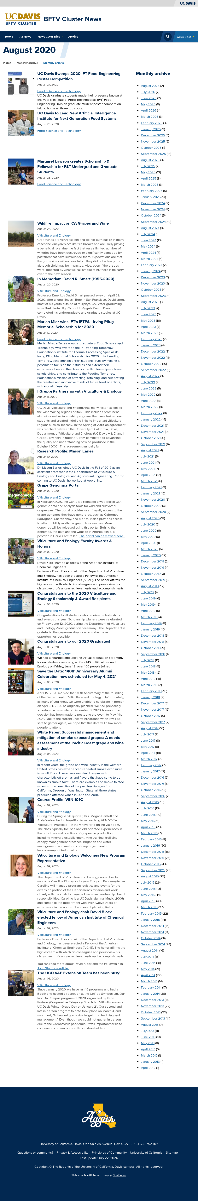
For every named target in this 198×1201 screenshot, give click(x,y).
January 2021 (150, 493)
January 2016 (150, 845)
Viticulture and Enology (54, 235)
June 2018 (148, 666)
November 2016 (152, 783)
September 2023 (153, 295)
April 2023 (148, 326)
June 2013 (148, 1036)
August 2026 (150, 85)
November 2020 (153, 499)
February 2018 (151, 690)
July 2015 (147, 882)
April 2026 (148, 110)
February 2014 (151, 987)
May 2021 (148, 468)
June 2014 (148, 962)
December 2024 (153, 203)
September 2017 (153, 721)
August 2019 (150, 585)
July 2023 (148, 307)
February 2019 (151, 623)
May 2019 (148, 604)
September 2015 (153, 870)
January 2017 (150, 771)
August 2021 (150, 450)
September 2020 (153, 511)
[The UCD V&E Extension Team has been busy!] (21, 982)
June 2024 (148, 240)
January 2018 (150, 697)
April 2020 (148, 542)
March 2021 (149, 480)
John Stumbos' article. (53, 968)
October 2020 (151, 505)
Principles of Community (109, 1152)
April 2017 (148, 752)
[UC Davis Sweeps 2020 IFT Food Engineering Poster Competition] (21, 83)
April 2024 (148, 252)
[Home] (22, 18)
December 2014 (152, 925)
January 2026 (151, 129)
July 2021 (147, 456)
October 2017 (150, 715)
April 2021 (148, 474)
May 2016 (148, 820)
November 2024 (153, 209)
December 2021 (152, 425)
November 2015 (152, 857)
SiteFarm (119, 1175)
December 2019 (152, 561)
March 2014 (149, 981)
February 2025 (151, 190)
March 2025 (149, 184)
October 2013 (150, 1012)
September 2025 (153, 153)
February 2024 (151, 264)
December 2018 (152, 635)
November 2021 (152, 431)
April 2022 (148, 400)
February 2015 (151, 913)
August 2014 (150, 950)
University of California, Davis (61, 1143)
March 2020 (149, 548)
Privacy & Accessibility (72, 1152)
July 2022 (148, 382)
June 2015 (148, 888)
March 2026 (149, 116)
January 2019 (150, 629)
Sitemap (172, 1152)
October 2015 (151, 863)
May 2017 (147, 746)
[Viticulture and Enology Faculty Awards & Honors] (21, 550)
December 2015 (152, 851)
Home (9, 36)
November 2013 (152, 1005)
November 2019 (152, 567)
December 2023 (153, 277)
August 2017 (150, 728)
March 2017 (149, 758)
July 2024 (148, 234)
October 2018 (151, 647)
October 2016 (151, 789)
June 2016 (148, 814)
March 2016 (149, 833)
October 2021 (151, 437)
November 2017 (152, 709)
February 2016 (151, 839)
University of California (146, 1152)
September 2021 (153, 443)
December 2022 (153, 351)
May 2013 (147, 1043)
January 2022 (151, 419)
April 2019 (148, 610)
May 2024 (148, 246)
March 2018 (149, 684)
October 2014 (150, 938)
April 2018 (148, 678)
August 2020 (150, 518)
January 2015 (150, 919)
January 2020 (151, 555)
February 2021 (151, 487)
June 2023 (148, 314)
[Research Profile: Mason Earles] (21, 460)
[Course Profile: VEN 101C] (21, 809)
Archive (73, 36)
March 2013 (149, 1055)
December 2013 (152, 999)
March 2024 (149, 258)
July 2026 (148, 91)
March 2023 (149, 332)
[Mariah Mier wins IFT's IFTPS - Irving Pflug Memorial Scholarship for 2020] (21, 331)
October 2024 (151, 215)
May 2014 (147, 968)
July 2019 (147, 592)
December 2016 (152, 777)
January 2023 (150, 345)
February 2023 (151, 339)
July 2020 (148, 524)
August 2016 (150, 802)
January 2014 (150, 993)
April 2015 (148, 900)
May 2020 (148, 536)
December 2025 (153, 135)
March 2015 (149, 907)
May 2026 (148, 104)
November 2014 (152, 931)
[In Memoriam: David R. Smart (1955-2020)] (21, 288)
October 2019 (151, 573)
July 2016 (147, 808)
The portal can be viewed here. (102, 535)
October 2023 (151, 289)
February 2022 (151, 412)
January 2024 (150, 271)
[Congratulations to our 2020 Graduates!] (21, 651)
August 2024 (150, 227)
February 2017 (151, 765)
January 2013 (150, 1061)
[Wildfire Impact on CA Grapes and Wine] (21, 233)
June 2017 (148, 740)
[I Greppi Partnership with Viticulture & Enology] (21, 401)
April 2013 (148, 1049)
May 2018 (148, 672)
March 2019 (149, 616)
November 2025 (153, 141)
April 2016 (148, 826)
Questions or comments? (35, 1152)
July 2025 (148, 166)
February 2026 (151, 122)
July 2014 (147, 956)
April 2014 (148, 975)
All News (25, 36)
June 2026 (148, 98)
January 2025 (151, 196)
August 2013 (150, 1024)
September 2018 (153, 653)
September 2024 (153, 221)
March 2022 (149, 406)
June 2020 (148, 530)
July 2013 (147, 1030)
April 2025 (148, 178)
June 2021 (148, 462)
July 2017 (147, 734)
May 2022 (148, 394)
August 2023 (150, 301)
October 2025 (151, 147)
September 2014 (153, 944)
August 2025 (150, 159)
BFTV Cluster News (73, 19)
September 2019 (153, 579)
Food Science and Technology (59, 91)
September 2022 (153, 369)
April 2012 (148, 1067)
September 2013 (153, 1018)
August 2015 (150, 876)
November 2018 (152, 641)
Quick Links (184, 37)
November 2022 (153, 357)
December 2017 (152, 703)
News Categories (49, 36)
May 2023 (148, 320)
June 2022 (148, 388)
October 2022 (151, 363)
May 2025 (148, 172)
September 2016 (153, 795)
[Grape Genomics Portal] (21, 495)
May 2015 (148, 894)
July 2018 (147, 660)
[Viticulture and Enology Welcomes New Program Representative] (21, 865)
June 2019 (148, 598)
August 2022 (150, 375)
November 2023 (153, 283)
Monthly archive (27, 63)
